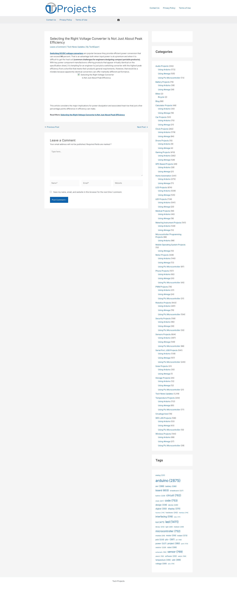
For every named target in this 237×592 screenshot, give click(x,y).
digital (161, 508)
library (160, 527)
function (160, 513)
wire (171, 564)
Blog (157, 101)
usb (176, 560)
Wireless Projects (163, 434)
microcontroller (168, 531)
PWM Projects (162, 287)
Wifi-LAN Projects (163, 418)
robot (172, 547)
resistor (161, 547)
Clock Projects (162, 129)
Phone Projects (162, 271)
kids (177, 517)
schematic (161, 552)
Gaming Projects (163, 152)
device (173, 505)
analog (160, 475)
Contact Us (154, 8)
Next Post (142, 127)
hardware (172, 513)
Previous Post (52, 127)
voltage (161, 564)
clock (160, 501)
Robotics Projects (163, 302)
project (174, 543)
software (171, 556)
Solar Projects (162, 366)
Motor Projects (162, 255)
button (160, 496)
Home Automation (163, 176)
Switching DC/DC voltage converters (66, 53)
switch (182, 556)
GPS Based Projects (164, 164)
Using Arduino (164, 69)
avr (160, 486)
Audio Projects (162, 66)
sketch (160, 556)
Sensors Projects (163, 334)
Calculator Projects (164, 105)
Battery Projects (163, 82)
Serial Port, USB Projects (167, 350)
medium (179, 527)
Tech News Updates (76, 47)
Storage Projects (163, 378)
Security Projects (163, 318)
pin (179, 540)
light (169, 527)
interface (183, 513)
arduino (168, 480)
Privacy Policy (169, 8)
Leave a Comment (58, 47)
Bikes (158, 94)
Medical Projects (163, 211)
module (160, 535)
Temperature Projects (165, 398)
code (171, 500)
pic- (170, 539)
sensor (175, 551)
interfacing (164, 516)
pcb (160, 539)
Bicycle (161, 97)
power (161, 543)
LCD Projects (161, 187)
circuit (173, 495)
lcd (160, 522)
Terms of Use (185, 8)
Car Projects (161, 117)
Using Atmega (164, 73)
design (161, 505)
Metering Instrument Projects (168, 222)
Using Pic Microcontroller (169, 78)
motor (171, 535)
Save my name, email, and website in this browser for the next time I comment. (87, 192)
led (172, 522)
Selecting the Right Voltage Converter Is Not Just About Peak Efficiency (93, 115)
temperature (163, 560)
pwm (184, 544)
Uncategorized (162, 414)
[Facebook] (118, 20)
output (182, 535)
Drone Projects (162, 140)
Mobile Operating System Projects (170, 245)
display (174, 508)
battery (171, 486)
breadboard (176, 491)
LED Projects (161, 199)
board (162, 490)
